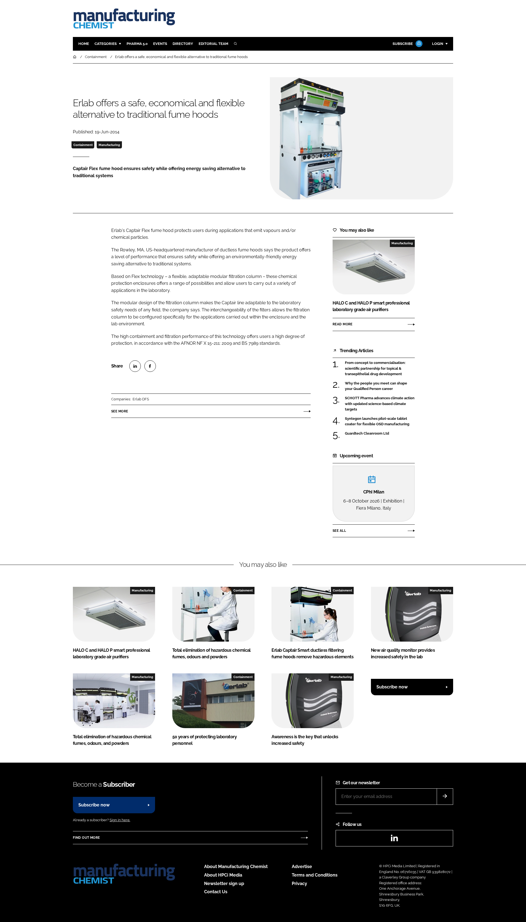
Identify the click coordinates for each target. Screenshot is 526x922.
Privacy (299, 883)
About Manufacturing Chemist (236, 866)
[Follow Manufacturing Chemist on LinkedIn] (394, 839)
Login (437, 44)
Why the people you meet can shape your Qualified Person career (380, 386)
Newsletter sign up (224, 883)
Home (83, 44)
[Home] (75, 57)
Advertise (302, 866)
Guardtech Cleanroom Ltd (380, 433)
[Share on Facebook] (150, 366)
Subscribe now (392, 687)
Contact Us (215, 891)
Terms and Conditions (315, 875)
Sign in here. (120, 820)
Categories (106, 44)
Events (160, 44)
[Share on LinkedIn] (135, 366)
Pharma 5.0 (137, 44)
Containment (83, 145)
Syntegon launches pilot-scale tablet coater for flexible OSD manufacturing (380, 421)
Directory (183, 44)
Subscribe (403, 44)
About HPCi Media (223, 875)
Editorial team (213, 44)
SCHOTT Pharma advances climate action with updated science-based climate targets (380, 403)
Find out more (86, 838)
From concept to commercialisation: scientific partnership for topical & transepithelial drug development (380, 368)
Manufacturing (109, 145)
